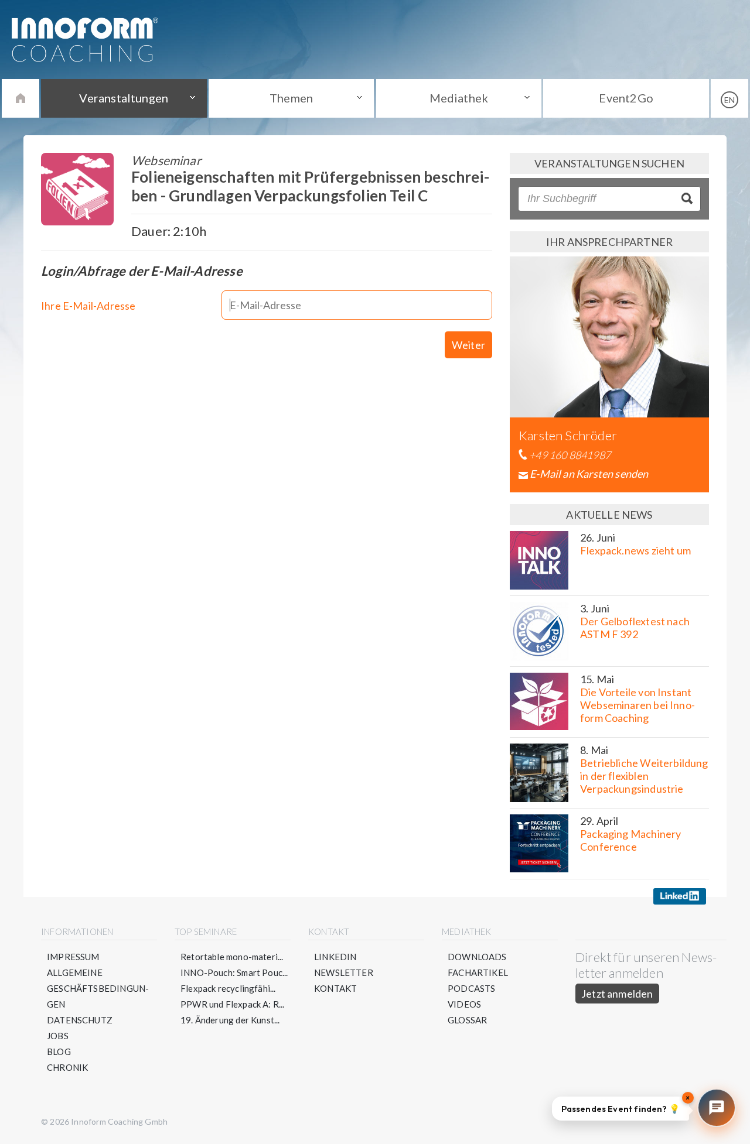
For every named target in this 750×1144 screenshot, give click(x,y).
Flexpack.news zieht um (635, 550)
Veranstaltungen (123, 98)
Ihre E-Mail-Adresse (88, 305)
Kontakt (335, 988)
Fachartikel (478, 972)
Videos (464, 1004)
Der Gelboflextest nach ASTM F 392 (635, 627)
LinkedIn (335, 956)
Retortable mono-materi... (232, 956)
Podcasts (471, 988)
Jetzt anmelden (617, 993)
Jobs (58, 1035)
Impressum (73, 956)
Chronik (67, 1067)
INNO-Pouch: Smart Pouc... (234, 972)
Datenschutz (79, 1020)
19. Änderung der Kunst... (230, 1020)
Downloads (477, 956)
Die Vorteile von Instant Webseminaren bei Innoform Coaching (637, 705)
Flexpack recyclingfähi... (228, 988)
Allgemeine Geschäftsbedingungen (98, 988)
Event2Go (626, 98)
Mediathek (459, 98)
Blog (59, 1051)
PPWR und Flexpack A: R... (232, 1004)
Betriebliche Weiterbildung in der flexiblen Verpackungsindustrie (644, 775)
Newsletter (343, 972)
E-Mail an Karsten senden (589, 473)
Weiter (468, 344)
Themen (291, 98)
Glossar (467, 1020)
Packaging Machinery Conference (630, 840)
